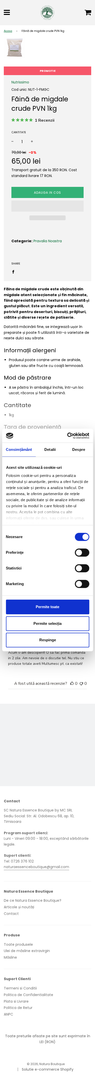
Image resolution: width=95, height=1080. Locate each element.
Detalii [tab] (50, 449)
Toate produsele (18, 944)
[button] (47, 206)
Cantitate (18, 132)
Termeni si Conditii (20, 988)
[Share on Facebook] (14, 271)
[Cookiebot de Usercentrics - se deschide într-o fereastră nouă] (67, 435)
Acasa (8, 31)
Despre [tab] (78, 449)
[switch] (82, 552)
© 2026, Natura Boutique (46, 1064)
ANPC (8, 1014)
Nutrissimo (20, 82)
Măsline (10, 957)
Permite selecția (47, 623)
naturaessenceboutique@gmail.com (36, 866)
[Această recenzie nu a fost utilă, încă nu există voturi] (81, 683)
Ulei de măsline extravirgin (27, 950)
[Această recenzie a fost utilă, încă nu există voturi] (72, 683)
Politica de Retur (18, 1007)
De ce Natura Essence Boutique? (32, 900)
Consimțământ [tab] (19, 449)
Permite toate (47, 607)
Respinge (47, 640)
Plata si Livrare (16, 1001)
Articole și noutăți (19, 907)
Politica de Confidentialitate (28, 994)
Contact (11, 913)
